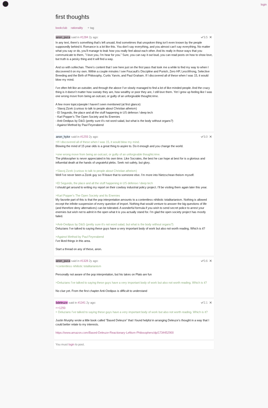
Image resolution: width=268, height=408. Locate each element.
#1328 (84, 260)
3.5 (206, 37)
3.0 (206, 136)
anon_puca (63, 37)
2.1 (206, 302)
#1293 (84, 136)
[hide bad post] (210, 37)
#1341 (82, 302)
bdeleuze (61, 302)
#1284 (84, 37)
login (264, 4)
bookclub (61, 27)
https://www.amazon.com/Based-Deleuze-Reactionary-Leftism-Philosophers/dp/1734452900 (115, 332)
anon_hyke (63, 136)
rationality (77, 27)
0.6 (206, 260)
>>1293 (60, 308)
